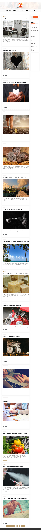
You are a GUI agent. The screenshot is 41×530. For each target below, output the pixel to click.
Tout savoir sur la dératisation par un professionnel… (14, 145)
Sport (27, 10)
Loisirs (19, 10)
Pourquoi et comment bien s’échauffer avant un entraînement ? (16, 114)
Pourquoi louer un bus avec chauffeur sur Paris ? (13, 336)
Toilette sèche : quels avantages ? (10, 50)
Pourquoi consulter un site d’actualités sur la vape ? (13, 466)
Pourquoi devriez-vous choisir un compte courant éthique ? (15, 82)
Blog (34, 10)
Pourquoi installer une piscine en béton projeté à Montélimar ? (15, 498)
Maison (23, 10)
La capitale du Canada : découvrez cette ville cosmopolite (14, 177)
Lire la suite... (5, 43)
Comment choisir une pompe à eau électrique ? (12, 305)
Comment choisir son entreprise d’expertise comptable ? (14, 368)
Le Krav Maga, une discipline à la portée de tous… (13, 209)
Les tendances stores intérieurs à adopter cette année (34, 32)
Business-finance (8, 10)
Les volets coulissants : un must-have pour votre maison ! (15, 18)
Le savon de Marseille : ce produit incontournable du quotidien (15, 273)
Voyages (30, 10)
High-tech (15, 10)
